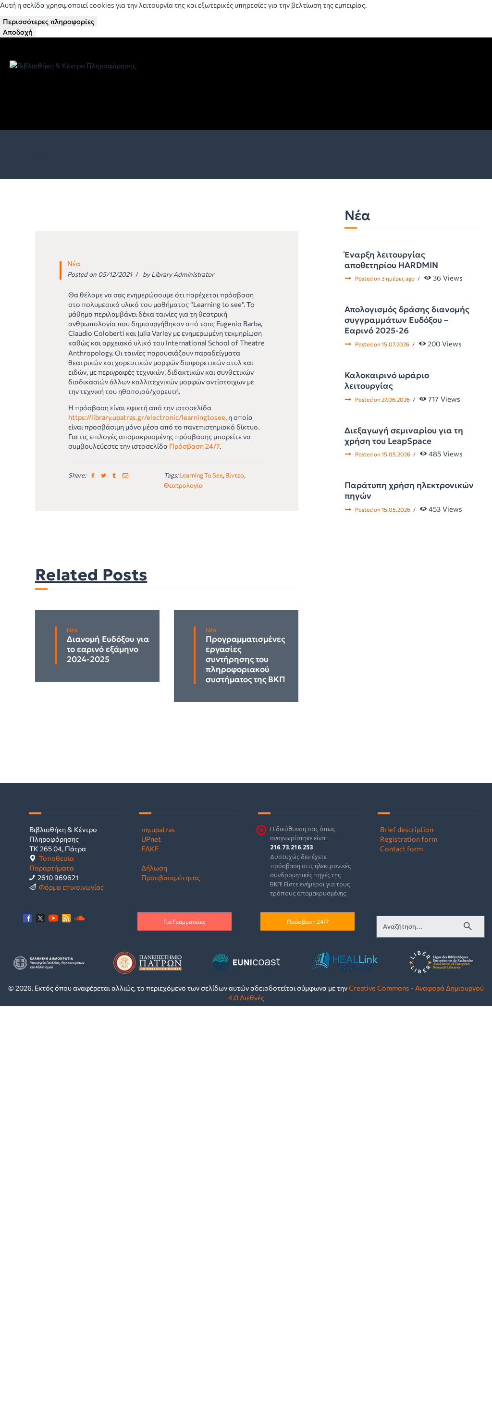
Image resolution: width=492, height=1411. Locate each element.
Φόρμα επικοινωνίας (71, 887)
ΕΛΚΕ (150, 848)
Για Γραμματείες (184, 921)
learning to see (201, 475)
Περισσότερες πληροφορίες (48, 21)
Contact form (401, 848)
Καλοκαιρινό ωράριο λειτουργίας (386, 380)
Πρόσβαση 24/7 (194, 446)
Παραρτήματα (51, 867)
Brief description (406, 829)
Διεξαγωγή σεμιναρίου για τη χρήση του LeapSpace (403, 435)
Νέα (73, 263)
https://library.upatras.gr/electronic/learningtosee (146, 417)
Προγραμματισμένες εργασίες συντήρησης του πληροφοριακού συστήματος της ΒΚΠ (245, 660)
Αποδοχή (18, 32)
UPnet (151, 838)
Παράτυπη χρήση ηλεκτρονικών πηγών (409, 490)
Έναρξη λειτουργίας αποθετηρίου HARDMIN (391, 259)
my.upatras (158, 829)
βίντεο (234, 475)
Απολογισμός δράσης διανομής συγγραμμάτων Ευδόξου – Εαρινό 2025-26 (406, 320)
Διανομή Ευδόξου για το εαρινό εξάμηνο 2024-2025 (108, 649)
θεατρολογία (183, 485)
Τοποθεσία (56, 858)
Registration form (408, 838)
